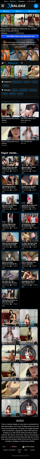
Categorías (33, 11)
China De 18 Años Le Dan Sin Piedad (9, 301)
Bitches (14, 90)
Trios (4, 446)
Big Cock (13, 1)
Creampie (33, 90)
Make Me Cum (19, 24)
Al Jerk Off (32, 1)
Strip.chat (3, 26)
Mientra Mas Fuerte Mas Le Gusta (29, 168)
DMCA (20, 450)
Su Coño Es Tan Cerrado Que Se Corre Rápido (10, 282)
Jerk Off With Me (26, 141)
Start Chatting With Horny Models (10, 119)
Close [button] (36, 48)
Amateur (27, 82)
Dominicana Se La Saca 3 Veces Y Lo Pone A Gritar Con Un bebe (10, 188)
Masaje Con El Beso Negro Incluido (9, 206)
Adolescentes (16, 82)
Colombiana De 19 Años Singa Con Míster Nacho (28, 282)
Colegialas (21, 1)
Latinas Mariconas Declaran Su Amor (9, 225)
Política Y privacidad (9, 450)
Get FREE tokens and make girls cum (21, 36)
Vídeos (7, 11)
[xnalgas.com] (15, 5)
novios (12, 94)
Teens (6, 1)
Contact (32, 450)
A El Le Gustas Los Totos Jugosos (29, 263)
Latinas (34, 82)
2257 (25, 450)
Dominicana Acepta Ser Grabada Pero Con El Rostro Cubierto (29, 188)
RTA (19, 452)
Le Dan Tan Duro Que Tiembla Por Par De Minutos (29, 245)
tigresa (20, 94)
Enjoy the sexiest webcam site (6, 24)
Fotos (19, 11)
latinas (5, 94)
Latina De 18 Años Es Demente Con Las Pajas (29, 206)
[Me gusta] (2, 63)
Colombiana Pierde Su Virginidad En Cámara (28, 225)
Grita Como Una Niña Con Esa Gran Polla (9, 244)
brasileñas (23, 90)
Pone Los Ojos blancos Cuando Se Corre (9, 263)
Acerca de (13, 63)
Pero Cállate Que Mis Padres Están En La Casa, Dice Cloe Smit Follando (9, 169)
